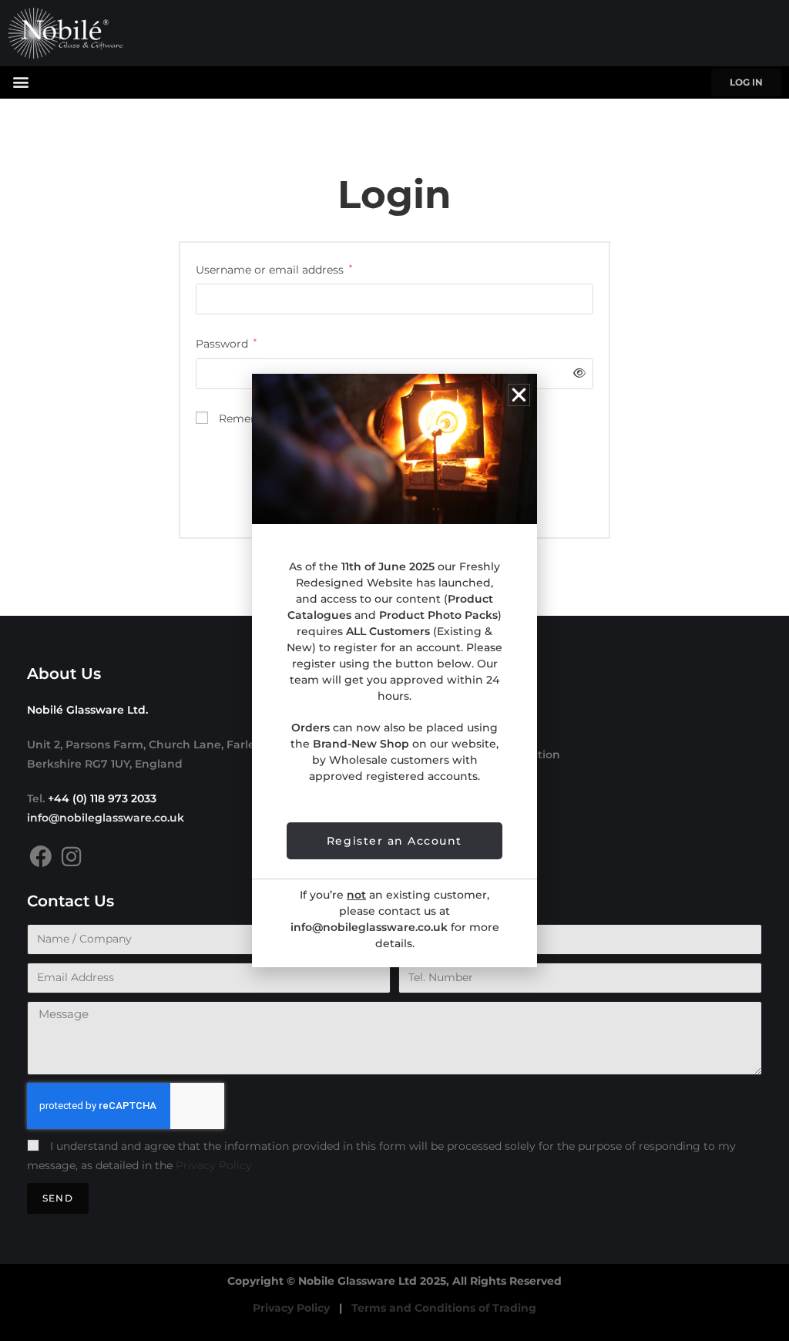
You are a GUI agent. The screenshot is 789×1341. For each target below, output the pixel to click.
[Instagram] (71, 856)
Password (226, 342)
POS (418, 801)
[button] (20, 81)
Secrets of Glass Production (483, 754)
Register (429, 824)
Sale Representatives (465, 778)
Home (423, 708)
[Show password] (576, 373)
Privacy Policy (214, 1165)
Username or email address (274, 268)
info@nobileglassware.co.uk (105, 818)
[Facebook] (40, 856)
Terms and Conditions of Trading (443, 1308)
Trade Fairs (437, 731)
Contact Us (437, 847)
